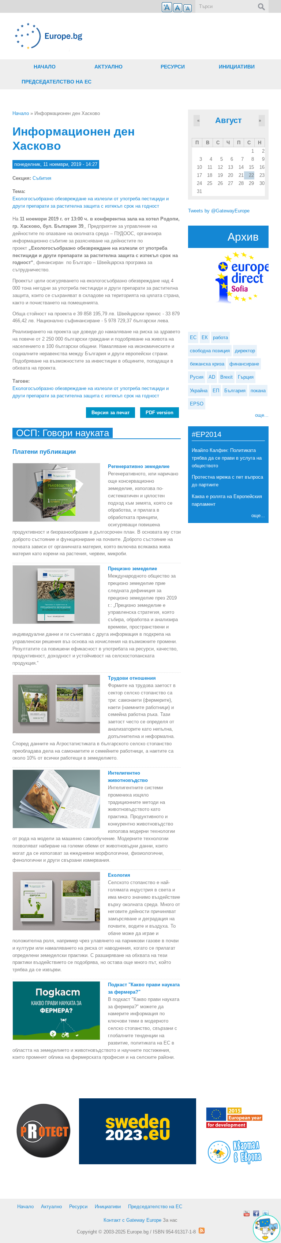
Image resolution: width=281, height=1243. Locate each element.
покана (258, 390)
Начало (45, 67)
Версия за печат (110, 412)
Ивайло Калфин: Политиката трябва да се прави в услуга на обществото (227, 458)
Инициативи (237, 67)
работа (220, 337)
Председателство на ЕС (56, 82)
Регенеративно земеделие (138, 466)
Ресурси (173, 67)
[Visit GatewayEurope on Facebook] (256, 1213)
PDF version (159, 412)
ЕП (216, 390)
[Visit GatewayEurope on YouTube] (247, 1213)
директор (245, 350)
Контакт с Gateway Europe (132, 1220)
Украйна (198, 390)
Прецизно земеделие (132, 568)
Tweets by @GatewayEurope (219, 211)
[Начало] (96, 36)
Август (228, 120)
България (235, 390)
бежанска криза (207, 364)
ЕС (193, 337)
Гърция (246, 377)
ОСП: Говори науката (62, 433)
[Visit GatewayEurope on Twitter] (266, 1213)
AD (212, 377)
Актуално (108, 67)
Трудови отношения (132, 678)
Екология (119, 875)
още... (262, 415)
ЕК (205, 337)
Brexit (226, 377)
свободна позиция (210, 350)
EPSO (196, 404)
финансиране (244, 364)
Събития (42, 178)
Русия (196, 377)
